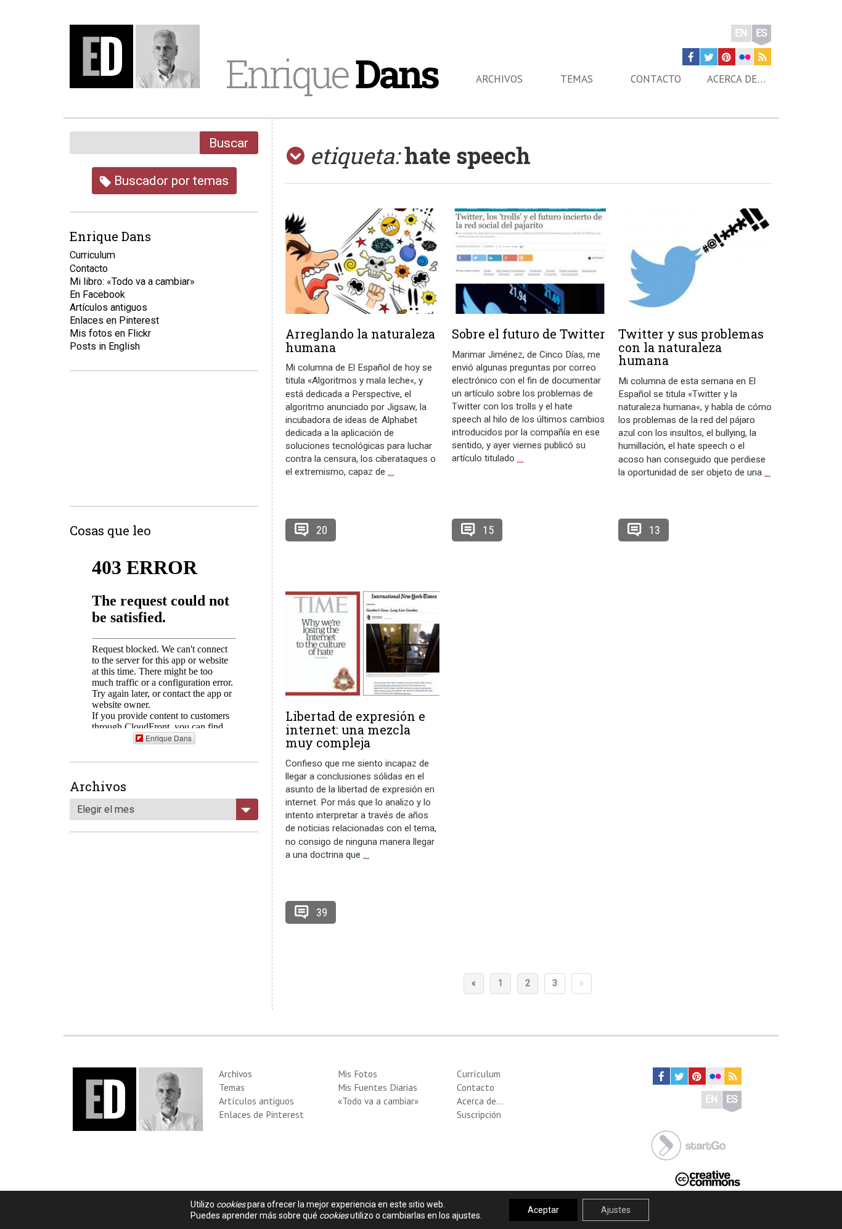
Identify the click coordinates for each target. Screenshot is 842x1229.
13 (654, 530)
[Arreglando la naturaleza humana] (362, 261)
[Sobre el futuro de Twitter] (529, 261)
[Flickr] (744, 56)
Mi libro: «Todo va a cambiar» (132, 281)
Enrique (332, 73)
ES (761, 33)
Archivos (499, 79)
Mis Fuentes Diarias (377, 1087)
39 (321, 912)
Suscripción (479, 1114)
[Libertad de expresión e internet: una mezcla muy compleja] (362, 643)
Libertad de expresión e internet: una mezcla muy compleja (355, 729)
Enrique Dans (168, 738)
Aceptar (543, 1210)
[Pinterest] (726, 56)
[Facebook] (691, 56)
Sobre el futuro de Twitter (528, 334)
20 (321, 530)
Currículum (479, 1073)
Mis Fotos (357, 1073)
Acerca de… (736, 79)
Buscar (228, 142)
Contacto (656, 79)
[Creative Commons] (707, 1176)
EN (741, 33)
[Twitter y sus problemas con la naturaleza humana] (695, 261)
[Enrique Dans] (138, 56)
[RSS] (762, 56)
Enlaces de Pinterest (261, 1114)
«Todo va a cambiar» (378, 1101)
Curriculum (92, 255)
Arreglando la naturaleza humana (360, 340)
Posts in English (105, 346)
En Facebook (97, 294)
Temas (576, 79)
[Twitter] (708, 56)
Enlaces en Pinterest (114, 320)
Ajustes (616, 1210)
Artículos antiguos (108, 307)
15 (488, 530)
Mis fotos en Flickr (110, 333)
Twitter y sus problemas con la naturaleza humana (691, 347)
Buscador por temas (170, 180)
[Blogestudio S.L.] (688, 1144)
